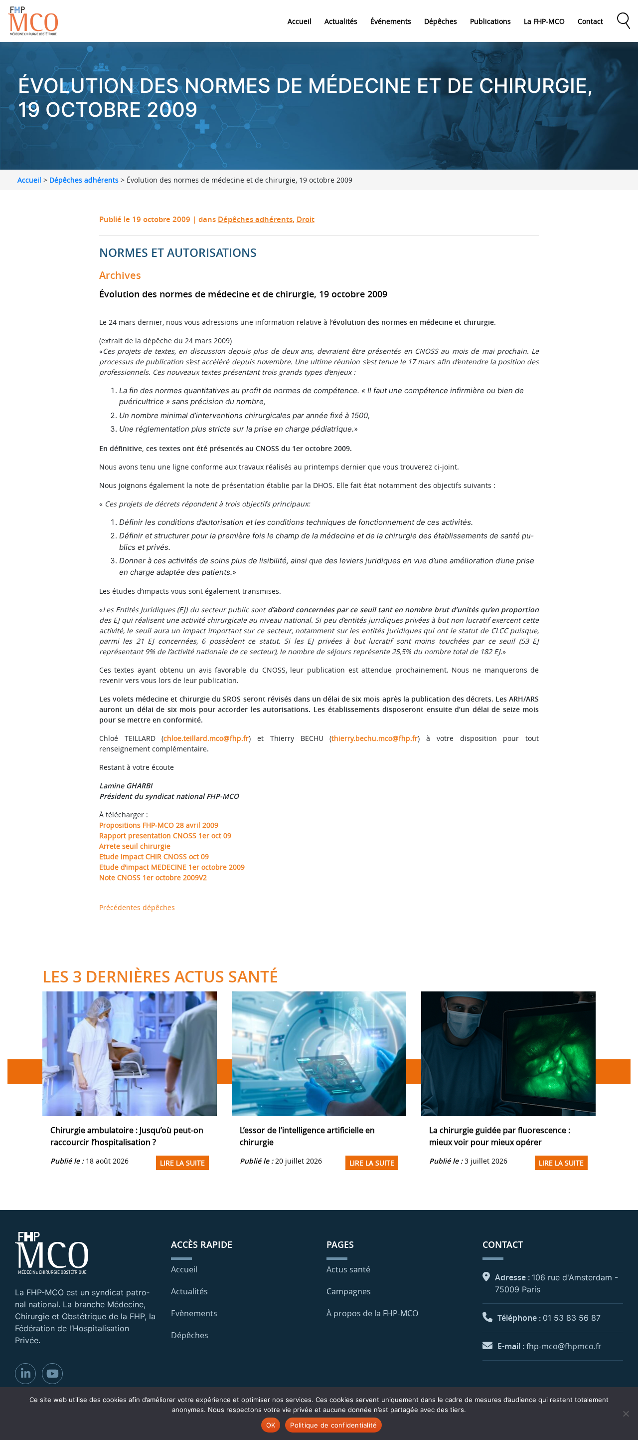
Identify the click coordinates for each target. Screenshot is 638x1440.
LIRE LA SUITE (182, 1163)
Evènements (194, 1313)
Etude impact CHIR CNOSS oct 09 (154, 856)
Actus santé (348, 1269)
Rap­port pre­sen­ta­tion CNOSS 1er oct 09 (165, 835)
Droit (306, 219)
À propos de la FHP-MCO (372, 1313)
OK (271, 1425)
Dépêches (440, 21)
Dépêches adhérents (84, 180)
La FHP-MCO (544, 21)
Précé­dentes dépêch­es (137, 907)
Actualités (340, 21)
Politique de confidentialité (333, 1425)
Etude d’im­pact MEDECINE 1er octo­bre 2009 (172, 867)
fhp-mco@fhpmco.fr (564, 1346)
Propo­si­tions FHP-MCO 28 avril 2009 (158, 825)
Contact (590, 21)
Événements (390, 21)
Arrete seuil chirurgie (134, 846)
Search (623, 20)
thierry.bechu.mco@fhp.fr (374, 738)
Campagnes (348, 1291)
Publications (490, 21)
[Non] (626, 1414)
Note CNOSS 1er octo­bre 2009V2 (153, 877)
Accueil (300, 21)
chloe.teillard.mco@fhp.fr (206, 738)
